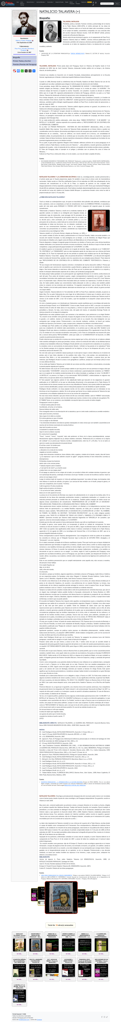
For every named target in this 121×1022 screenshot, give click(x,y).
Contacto (39, 1019)
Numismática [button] (50, 2)
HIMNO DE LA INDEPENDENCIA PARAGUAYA (52, 935)
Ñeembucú (30, 48)
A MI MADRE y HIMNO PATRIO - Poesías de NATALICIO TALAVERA (68, 961)
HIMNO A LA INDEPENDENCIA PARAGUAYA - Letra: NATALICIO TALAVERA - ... (85, 935)
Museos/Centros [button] (30, 2)
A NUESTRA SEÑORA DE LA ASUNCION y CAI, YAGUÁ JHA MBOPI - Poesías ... (19, 961)
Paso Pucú (18, 48)
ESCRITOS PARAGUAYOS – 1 (49, 782)
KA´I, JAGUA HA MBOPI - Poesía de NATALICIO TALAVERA (52, 961)
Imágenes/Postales (59, 2)
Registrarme (86, 2)
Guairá (23, 40)
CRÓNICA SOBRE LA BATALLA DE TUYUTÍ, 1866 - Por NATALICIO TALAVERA (68, 935)
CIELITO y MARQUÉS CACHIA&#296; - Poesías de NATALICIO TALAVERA (35, 961)
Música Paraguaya (72, 3)
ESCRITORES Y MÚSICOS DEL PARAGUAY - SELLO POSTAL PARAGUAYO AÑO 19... (36, 935)
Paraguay (28, 40)
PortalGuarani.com (24, 1019)
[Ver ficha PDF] (13, 72)
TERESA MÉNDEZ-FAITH (77, 53)
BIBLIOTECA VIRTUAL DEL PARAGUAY (75, 785)
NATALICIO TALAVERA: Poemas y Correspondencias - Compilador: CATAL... (19, 935)
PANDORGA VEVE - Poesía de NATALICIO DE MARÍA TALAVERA (84, 961)
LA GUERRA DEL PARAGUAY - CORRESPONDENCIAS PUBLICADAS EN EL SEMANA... (101, 935)
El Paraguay (78, 3)
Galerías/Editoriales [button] (40, 2)
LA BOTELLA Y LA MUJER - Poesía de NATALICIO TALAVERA (19, 986)
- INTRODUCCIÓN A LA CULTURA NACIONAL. (70, 782)
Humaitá (24, 48)
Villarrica (18, 40)
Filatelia (66, 2)
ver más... (19, 953)
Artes (18, 2)
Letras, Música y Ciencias (22, 4)
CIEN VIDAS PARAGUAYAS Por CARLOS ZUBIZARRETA (56, 875)
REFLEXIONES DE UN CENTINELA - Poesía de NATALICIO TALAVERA (101, 961)
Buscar (117, 3)
